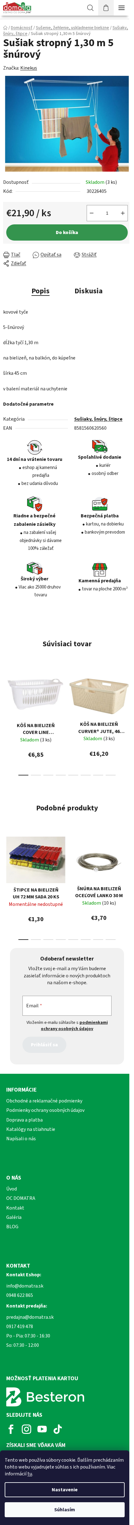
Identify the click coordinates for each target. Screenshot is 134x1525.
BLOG (12, 1226)
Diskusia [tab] (88, 291)
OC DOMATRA (20, 1198)
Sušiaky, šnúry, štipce (98, 419)
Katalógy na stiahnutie (30, 1129)
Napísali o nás (21, 1138)
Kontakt (15, 1208)
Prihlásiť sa (44, 1044)
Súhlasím (64, 1509)
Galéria (14, 1217)
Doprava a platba (24, 1120)
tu (29, 1473)
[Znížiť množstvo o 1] (91, 213)
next (127, 692)
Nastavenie (65, 1489)
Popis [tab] (40, 291)
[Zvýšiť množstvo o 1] (122, 213)
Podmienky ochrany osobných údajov (45, 1110)
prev (7, 692)
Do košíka (67, 232)
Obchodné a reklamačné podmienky (44, 1100)
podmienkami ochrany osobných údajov (74, 1025)
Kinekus (28, 68)
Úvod (11, 1188)
